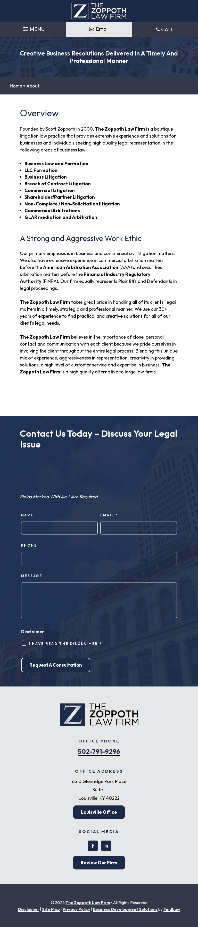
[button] (33, 28)
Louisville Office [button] (99, 812)
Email (109, 515)
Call (167, 29)
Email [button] (102, 29)
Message (31, 575)
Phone (29, 545)
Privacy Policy (76, 909)
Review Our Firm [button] (99, 863)
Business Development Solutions (125, 909)
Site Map (51, 909)
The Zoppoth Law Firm (87, 902)
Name (27, 515)
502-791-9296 (99, 751)
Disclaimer (32, 631)
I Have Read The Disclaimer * (65, 643)
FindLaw (171, 909)
